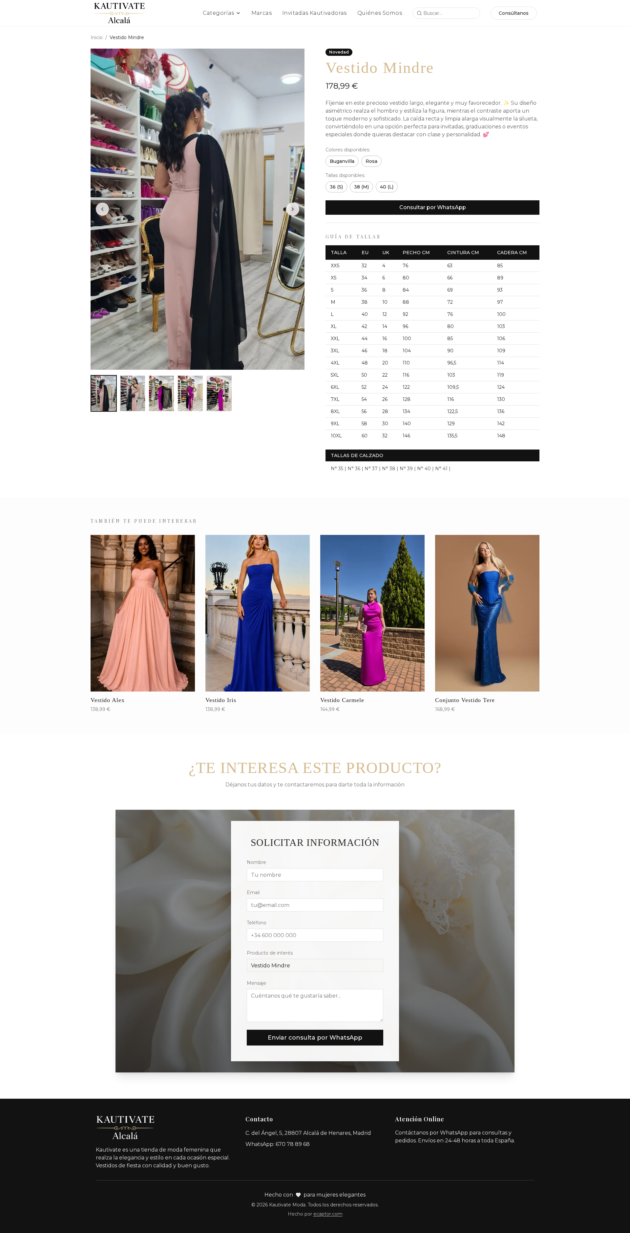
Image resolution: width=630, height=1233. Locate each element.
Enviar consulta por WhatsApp (315, 1037)
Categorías (218, 13)
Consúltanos (514, 13)
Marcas (261, 13)
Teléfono (256, 923)
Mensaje (256, 983)
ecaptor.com (328, 1214)
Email (253, 892)
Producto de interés (270, 953)
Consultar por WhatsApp (432, 207)
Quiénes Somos (379, 13)
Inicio (97, 37)
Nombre (256, 862)
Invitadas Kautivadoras (314, 13)
